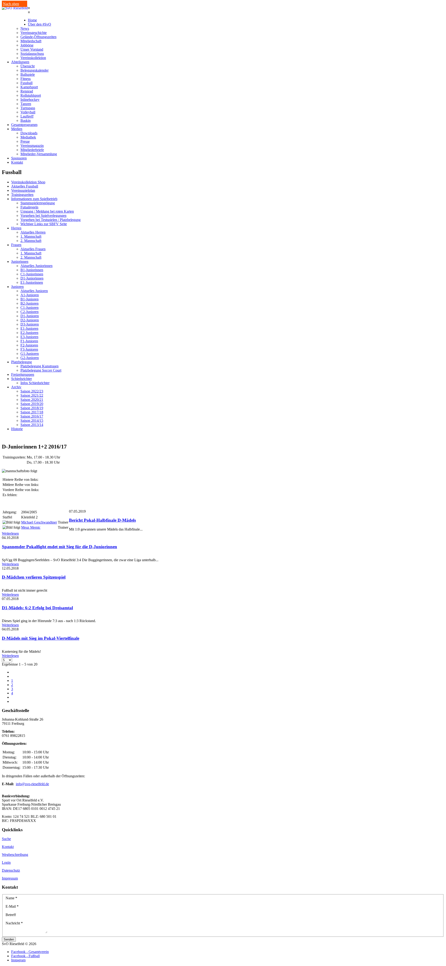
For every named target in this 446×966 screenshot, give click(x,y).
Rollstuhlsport (30, 95)
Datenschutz (11, 870)
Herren (16, 228)
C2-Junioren (29, 312)
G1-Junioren (29, 354)
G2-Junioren (29, 358)
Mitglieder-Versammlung (38, 154)
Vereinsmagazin (32, 146)
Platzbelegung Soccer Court (40, 370)
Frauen (16, 245)
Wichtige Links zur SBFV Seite (43, 224)
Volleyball (27, 112)
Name (11, 898)
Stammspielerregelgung (37, 203)
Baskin (25, 120)
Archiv (16, 387)
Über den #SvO (39, 24)
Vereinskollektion (33, 58)
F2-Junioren (29, 345)
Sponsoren (19, 158)
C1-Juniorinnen (31, 274)
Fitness (25, 79)
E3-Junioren (29, 337)
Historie (17, 429)
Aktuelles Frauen (33, 249)
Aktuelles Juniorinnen (36, 266)
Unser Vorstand (31, 49)
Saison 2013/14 (31, 425)
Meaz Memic (30, 527)
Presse (25, 141)
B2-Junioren (29, 303)
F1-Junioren (29, 341)
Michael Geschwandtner (39, 522)
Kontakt (17, 162)
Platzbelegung (21, 362)
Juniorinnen (19, 262)
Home (32, 20)
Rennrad (26, 91)
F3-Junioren (29, 349)
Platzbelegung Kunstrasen (39, 366)
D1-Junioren (29, 316)
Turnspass (27, 108)
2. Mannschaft (30, 241)
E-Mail (12, 906)
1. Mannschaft (30, 236)
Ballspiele (27, 74)
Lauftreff (26, 116)
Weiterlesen (10, 533)
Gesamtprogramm (24, 125)
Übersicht (27, 66)
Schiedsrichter (21, 379)
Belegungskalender (34, 70)
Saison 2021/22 (31, 395)
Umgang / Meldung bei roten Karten (47, 211)
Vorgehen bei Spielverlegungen (43, 216)
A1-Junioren (29, 295)
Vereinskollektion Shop (28, 182)
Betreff (11, 915)
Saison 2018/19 (31, 408)
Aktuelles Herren (33, 232)
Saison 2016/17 (31, 416)
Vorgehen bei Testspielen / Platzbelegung (50, 220)
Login (6, 862)
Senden (9, 939)
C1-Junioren (29, 308)
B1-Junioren (29, 299)
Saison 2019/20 (31, 404)
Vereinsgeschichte (33, 33)
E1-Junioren (29, 328)
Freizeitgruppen (22, 374)
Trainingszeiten (22, 195)
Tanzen (25, 104)
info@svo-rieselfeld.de (32, 784)
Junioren (17, 287)
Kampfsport (29, 87)
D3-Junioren (29, 324)
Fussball (26, 83)
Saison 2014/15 (31, 420)
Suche (6, 839)
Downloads (28, 133)
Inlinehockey (29, 100)
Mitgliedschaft (30, 41)
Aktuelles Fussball (24, 186)
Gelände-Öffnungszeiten (38, 37)
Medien (16, 129)
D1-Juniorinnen (31, 278)
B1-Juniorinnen (31, 270)
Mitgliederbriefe (32, 150)
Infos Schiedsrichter (34, 383)
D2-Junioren (29, 320)
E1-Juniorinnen (31, 282)
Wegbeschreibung (15, 855)
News (24, 28)
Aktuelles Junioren (34, 291)
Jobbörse (26, 45)
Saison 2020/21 (31, 400)
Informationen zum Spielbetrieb (34, 199)
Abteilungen (20, 62)
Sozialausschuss (32, 54)
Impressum (10, 878)
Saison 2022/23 (31, 391)
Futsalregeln (29, 207)
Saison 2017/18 (31, 412)
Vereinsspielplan (23, 190)
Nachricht (14, 923)
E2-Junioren (29, 333)
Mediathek (28, 137)
